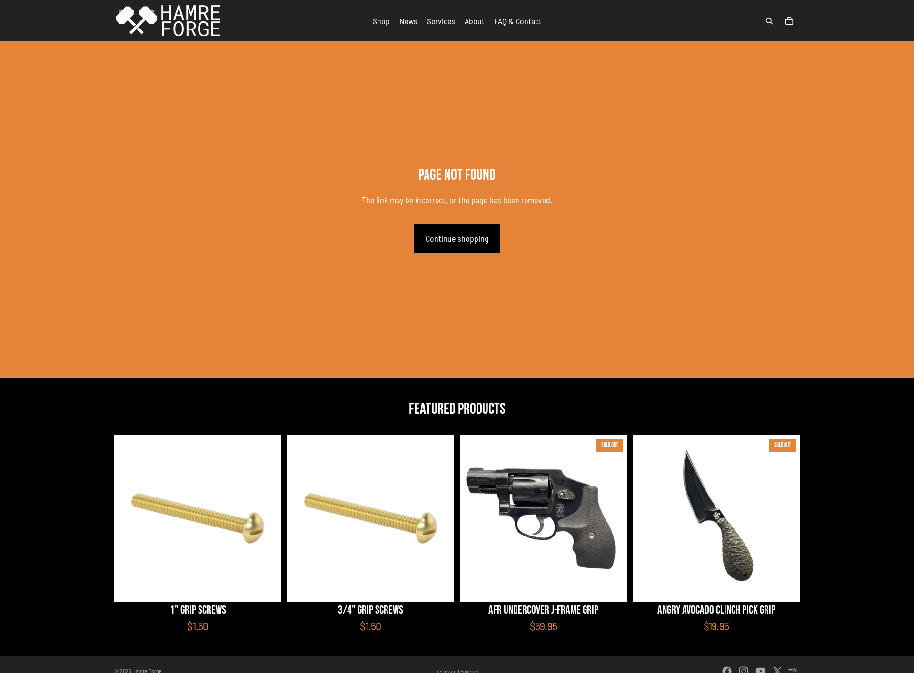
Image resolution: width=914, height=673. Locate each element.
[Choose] (266, 586)
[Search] (769, 20)
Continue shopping (457, 238)
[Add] (439, 586)
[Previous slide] (474, 518)
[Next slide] (612, 518)
